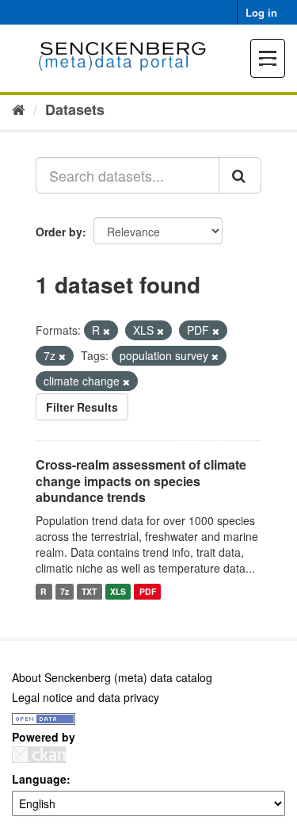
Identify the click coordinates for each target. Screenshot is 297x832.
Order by (59, 232)
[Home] (18, 108)
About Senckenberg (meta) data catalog (112, 677)
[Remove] (106, 330)
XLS (118, 591)
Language (39, 779)
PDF (147, 591)
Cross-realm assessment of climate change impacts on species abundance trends (141, 481)
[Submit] (240, 175)
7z (64, 591)
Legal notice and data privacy (85, 697)
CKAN (39, 754)
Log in (261, 12)
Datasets (75, 109)
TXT (89, 591)
